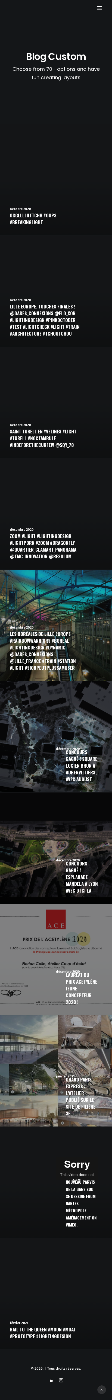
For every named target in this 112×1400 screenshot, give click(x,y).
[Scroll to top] (101, 1389)
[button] (99, 8)
